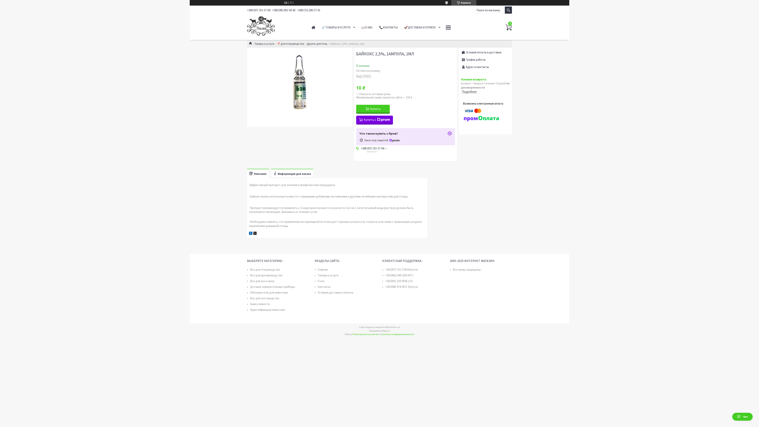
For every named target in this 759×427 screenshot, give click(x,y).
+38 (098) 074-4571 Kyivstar (401, 287)
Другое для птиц (317, 43)
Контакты (324, 287)
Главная (313, 27)
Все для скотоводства (264, 298)
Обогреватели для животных (269, 292)
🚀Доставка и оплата (419, 27)
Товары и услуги (264, 43)
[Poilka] (275, 25)
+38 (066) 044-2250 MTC (399, 275)
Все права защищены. (467, 269)
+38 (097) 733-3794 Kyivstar (401, 269)
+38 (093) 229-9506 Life (399, 281)
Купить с (370, 120)
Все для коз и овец (262, 281)
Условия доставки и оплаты (335, 292)
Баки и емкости (260, 304)
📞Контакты (388, 27)
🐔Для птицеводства (290, 43)
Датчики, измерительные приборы (272, 287)
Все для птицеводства (265, 269)
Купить (375, 109)
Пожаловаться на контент (365, 334)
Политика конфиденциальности (397, 334)
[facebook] (250, 234)
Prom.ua (395, 327)
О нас (321, 281)
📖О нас (367, 27)
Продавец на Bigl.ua (379, 330)
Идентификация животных (267, 310)
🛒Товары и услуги (336, 27)
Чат (745, 416)
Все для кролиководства (266, 275)
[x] (255, 234)
